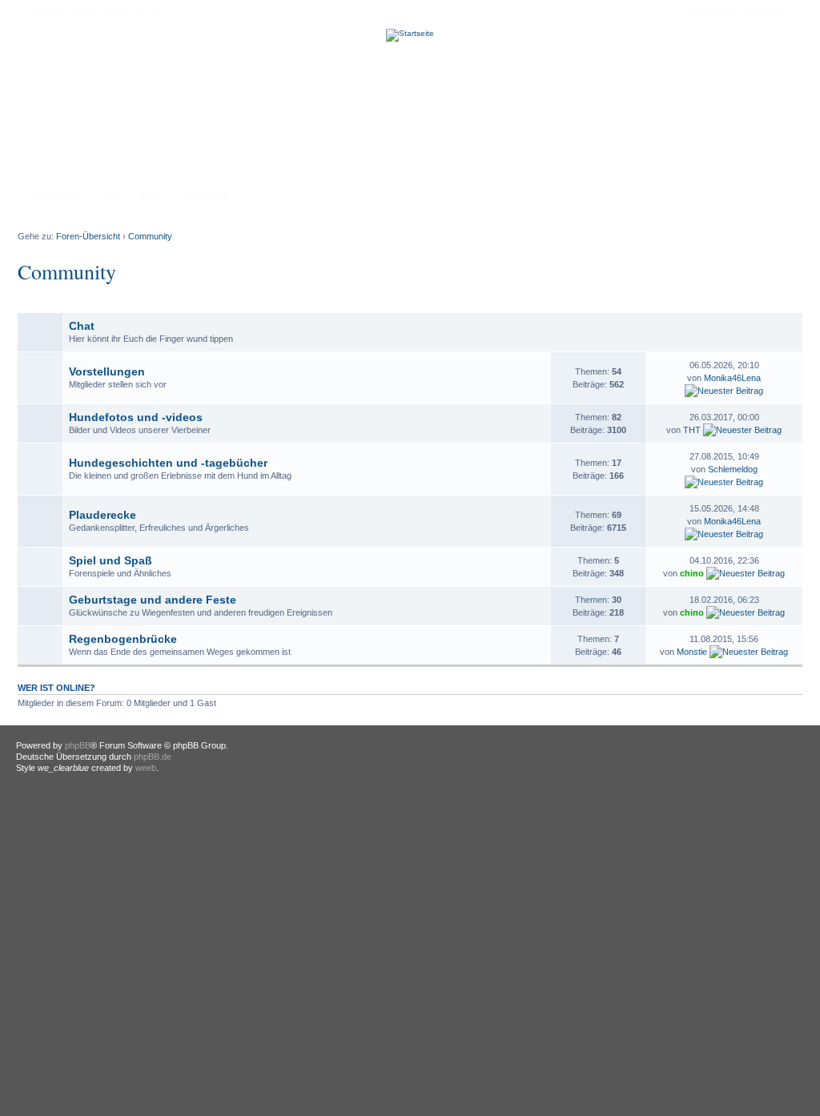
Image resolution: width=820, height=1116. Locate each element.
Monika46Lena (732, 378)
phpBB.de (152, 756)
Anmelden (765, 9)
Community (150, 236)
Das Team (55, 194)
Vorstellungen (107, 371)
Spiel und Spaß (110, 560)
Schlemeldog (733, 469)
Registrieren (708, 9)
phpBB (77, 745)
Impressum (205, 194)
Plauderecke (102, 514)
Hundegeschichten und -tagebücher (168, 462)
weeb (145, 768)
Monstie (692, 651)
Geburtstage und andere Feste (152, 599)
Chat (81, 325)
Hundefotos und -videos (136, 417)
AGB (149, 194)
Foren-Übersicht (88, 236)
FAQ (107, 194)
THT (692, 430)
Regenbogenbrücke (123, 638)
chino (692, 573)
